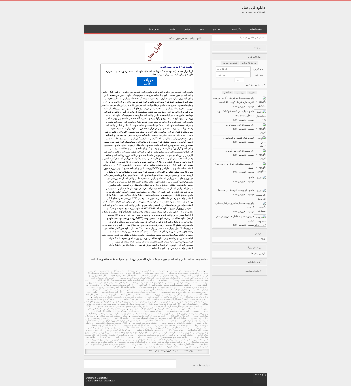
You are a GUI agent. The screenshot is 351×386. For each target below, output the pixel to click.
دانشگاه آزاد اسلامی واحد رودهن (136, 325)
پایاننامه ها (163, 280)
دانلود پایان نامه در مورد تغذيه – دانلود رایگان (132, 271)
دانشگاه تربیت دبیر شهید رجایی (144, 323)
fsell (200, 350)
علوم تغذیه (160, 271)
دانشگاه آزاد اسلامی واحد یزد (119, 330)
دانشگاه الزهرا (173, 347)
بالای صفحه (260, 374)
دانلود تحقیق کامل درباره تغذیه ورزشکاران (123, 321)
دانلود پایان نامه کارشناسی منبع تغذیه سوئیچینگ (158, 287)
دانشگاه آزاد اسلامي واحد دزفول (104, 325)
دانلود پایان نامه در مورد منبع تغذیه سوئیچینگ (156, 335)
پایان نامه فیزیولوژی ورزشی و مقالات (119, 285)
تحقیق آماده (126, 294)
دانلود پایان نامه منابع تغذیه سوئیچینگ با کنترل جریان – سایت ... (161, 290)
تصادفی (227, 92)
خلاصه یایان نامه (121, 318)
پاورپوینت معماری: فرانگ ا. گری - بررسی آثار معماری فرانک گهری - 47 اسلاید (233, 102)
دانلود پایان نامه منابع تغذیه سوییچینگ (147, 283)
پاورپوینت (112, 294)
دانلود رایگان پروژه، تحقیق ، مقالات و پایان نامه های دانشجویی (122, 306)
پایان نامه (168, 294)
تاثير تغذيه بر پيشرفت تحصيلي (117, 290)
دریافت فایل (147, 81)
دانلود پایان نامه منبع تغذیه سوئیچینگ (184, 273)
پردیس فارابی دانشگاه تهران (127, 311)
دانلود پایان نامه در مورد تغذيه (185, 38)
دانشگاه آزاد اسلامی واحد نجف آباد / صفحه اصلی (173, 344)
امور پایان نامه (164, 313)
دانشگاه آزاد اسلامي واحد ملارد (150, 347)
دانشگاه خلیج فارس (144, 340)
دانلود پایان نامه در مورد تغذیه (182, 271)
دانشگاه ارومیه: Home (153, 311)
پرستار (128, 340)
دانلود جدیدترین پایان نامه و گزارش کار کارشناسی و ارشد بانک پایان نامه (176, 299)
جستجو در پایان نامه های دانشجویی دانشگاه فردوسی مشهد (118, 297)
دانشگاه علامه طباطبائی (155, 321)
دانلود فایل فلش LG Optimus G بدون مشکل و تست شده (235, 115)
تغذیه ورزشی (153, 297)
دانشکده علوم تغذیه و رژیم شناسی (141, 292)
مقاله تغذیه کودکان (175, 330)
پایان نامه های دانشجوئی (112, 292)
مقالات (138, 294)
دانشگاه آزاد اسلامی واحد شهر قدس (177, 323)
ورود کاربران (249, 62)
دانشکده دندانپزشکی (139, 344)
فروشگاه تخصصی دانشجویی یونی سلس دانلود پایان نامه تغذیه (165, 285)
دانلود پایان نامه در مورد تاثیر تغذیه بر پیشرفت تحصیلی (183, 292)
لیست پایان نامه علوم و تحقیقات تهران (183, 311)
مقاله (148, 294)
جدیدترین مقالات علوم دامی (130, 299)
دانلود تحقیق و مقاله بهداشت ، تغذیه (167, 342)
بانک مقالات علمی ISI (180, 316)
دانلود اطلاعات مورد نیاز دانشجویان (132, 342)
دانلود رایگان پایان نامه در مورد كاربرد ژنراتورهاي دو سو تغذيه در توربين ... (149, 278)
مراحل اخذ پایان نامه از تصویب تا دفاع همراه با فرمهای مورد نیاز (159, 318)
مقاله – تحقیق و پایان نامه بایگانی (113, 316)
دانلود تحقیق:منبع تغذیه (154, 273)
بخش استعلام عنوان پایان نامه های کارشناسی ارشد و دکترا (173, 304)
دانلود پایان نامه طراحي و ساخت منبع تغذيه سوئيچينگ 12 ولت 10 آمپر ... (124, 280)
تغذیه (170, 283)
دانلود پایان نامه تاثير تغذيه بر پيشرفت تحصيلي (182, 275)
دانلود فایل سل (253, 7)
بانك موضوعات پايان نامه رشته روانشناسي (149, 316)
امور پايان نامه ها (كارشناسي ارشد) (176, 333)
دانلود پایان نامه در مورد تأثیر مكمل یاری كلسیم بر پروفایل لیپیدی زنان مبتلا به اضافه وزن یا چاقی (138, 259)
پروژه (157, 294)
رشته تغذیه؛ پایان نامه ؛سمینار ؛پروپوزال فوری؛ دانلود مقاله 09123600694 (158, 328)
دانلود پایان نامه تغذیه (149, 275)
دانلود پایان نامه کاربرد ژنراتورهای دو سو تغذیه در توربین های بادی (143, 302)
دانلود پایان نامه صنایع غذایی (141, 309)
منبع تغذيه (174, 321)
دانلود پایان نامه (199, 328)
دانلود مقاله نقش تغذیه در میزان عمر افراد (172, 325)
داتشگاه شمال (105, 337)
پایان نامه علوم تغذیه (172, 297)
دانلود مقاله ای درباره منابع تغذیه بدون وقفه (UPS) (136, 333)
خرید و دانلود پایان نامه (122, 347)
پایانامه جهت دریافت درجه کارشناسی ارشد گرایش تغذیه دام (177, 306)
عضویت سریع (230, 62)
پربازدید (240, 92)
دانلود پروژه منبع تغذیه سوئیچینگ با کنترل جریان (167, 337)
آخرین (252, 92)
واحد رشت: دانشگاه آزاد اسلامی (149, 330)
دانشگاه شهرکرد (186, 335)
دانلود (189, 294)
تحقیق (130, 337)
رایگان (179, 294)
